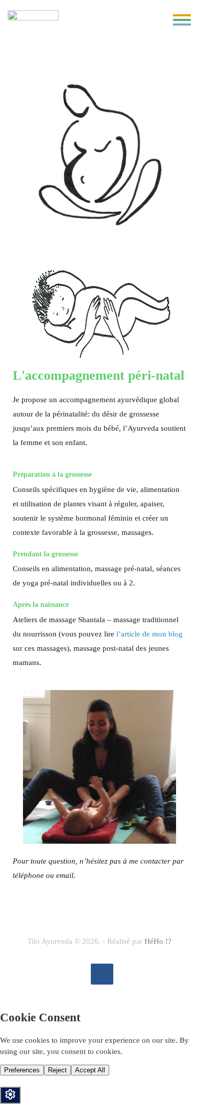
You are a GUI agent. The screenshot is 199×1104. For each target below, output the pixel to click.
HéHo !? (157, 941)
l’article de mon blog (149, 634)
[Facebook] (102, 974)
